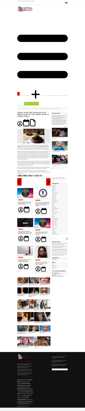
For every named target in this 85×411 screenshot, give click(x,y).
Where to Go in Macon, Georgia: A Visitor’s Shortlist (59, 122)
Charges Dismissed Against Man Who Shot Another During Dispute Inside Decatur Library (59, 247)
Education (50, 93)
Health (55, 93)
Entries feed (53, 265)
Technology (20, 103)
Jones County (54, 213)
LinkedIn (67, 1)
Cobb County (54, 196)
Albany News (54, 185)
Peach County (54, 222)
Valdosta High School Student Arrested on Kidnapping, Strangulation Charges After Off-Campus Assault (59, 250)
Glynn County (54, 207)
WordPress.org (54, 268)
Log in (53, 264)
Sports (64, 93)
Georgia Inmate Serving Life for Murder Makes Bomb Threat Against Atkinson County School (59, 254)
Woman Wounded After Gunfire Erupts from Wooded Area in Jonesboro (41, 233)
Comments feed (54, 266)
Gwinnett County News (55, 208)
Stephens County (54, 227)
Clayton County (38, 200)
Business (44, 93)
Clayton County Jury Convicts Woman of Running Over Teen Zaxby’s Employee (41, 263)
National (53, 217)
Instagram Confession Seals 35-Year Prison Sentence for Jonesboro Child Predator (24, 260)
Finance (53, 205)
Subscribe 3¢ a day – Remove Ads (31, 103)
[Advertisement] (42, 21)
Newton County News (55, 218)
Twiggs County (54, 231)
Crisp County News (54, 200)
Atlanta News (54, 187)
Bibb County (53, 190)
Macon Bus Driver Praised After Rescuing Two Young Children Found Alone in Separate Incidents (59, 244)
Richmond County (23, 401)
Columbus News (54, 199)
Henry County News (55, 212)
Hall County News (54, 209)
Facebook (65, 1)
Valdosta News (22, 403)
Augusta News (22, 381)
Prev (19, 184)
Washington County (54, 234)
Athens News (54, 186)
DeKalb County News (21, 390)
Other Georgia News (35, 87)
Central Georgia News (24, 93)
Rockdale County (54, 225)
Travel (53, 230)
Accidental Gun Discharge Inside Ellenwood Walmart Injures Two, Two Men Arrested (24, 203)
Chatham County (54, 194)
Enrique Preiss (37, 214)
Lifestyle (53, 216)
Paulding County (54, 221)
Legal (59, 93)
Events (53, 204)
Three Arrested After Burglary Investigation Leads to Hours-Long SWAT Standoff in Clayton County (25, 232)
